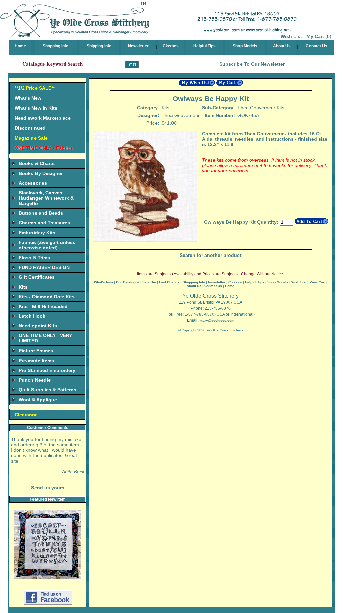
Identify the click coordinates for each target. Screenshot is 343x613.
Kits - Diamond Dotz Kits (47, 296)
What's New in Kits (36, 108)
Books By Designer (41, 173)
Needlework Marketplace (43, 118)
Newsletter (138, 46)
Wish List (291, 36)
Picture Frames (36, 350)
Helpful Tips (204, 46)
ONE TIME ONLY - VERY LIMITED (45, 338)
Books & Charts (37, 163)
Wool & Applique (38, 399)
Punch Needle (35, 380)
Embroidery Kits (37, 232)
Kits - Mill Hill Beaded (43, 306)
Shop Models (245, 46)
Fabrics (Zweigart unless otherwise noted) (47, 245)
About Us (282, 46)
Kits (23, 287)
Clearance (26, 414)
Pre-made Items (36, 360)
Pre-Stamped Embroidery (47, 370)
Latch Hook (32, 316)
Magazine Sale (31, 138)
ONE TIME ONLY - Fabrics (44, 148)
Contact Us (316, 46)
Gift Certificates (37, 277)
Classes (171, 46)
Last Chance (169, 282)
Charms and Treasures (44, 222)
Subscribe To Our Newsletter (252, 64)
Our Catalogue (127, 282)
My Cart (315, 36)
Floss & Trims (34, 257)
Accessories (33, 183)
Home (20, 46)
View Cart (317, 282)
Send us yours (47, 487)
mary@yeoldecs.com (217, 320)
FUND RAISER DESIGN (44, 267)
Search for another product (211, 255)
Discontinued (30, 128)
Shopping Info (55, 46)
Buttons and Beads (41, 213)
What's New (28, 98)
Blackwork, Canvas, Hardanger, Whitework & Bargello (46, 198)
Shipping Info (99, 46)
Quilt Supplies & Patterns (47, 389)
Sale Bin (149, 282)
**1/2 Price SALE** (35, 88)
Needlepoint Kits (38, 325)
